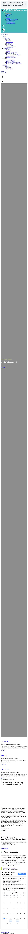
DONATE (3, 755)
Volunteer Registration (12, 19)
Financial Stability (10, 53)
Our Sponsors (9, 42)
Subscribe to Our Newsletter (8, 868)
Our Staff (8, 39)
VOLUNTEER (5, 769)
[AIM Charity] (4, 34)
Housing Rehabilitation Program (13, 54)
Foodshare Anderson (11, 57)
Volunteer (8, 16)
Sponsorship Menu (10, 60)
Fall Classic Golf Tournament (13, 62)
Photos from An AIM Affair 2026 (13, 63)
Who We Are (6, 38)
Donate (8, 15)
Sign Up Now (22, 873)
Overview (8, 49)
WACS (8, 51)
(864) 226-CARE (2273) (11, 9)
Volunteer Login (11, 20)
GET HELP (4, 741)
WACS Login (10, 22)
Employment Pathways (11, 52)
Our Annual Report (10, 23)
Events (5, 58)
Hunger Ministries (10, 56)
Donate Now (9, 69)
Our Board (8, 40)
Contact (8, 18)
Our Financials (9, 47)
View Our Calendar (5, 932)
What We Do (9, 14)
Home (4, 36)
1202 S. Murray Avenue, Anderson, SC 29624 (15, 10)
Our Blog (8, 44)
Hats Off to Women (10, 61)
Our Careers (9, 43)
